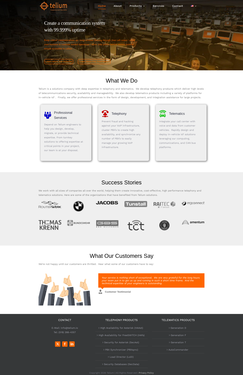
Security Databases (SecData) (121, 364)
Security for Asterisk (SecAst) (121, 342)
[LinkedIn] (72, 344)
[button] (147, 296)
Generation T (178, 342)
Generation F (178, 335)
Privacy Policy (146, 372)
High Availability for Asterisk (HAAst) (121, 327)
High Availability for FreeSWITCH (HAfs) (122, 335)
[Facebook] (65, 344)
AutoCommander (178, 349)
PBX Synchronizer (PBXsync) (121, 349)
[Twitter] (57, 344)
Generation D (178, 327)
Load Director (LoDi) (122, 356)
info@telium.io (69, 327)
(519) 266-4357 (67, 332)
